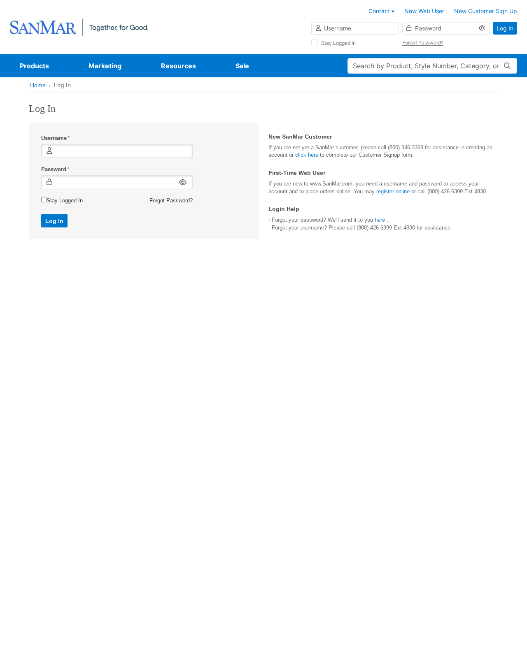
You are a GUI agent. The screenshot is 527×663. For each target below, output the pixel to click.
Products (34, 66)
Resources (178, 66)
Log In (505, 28)
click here (306, 155)
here (380, 220)
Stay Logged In (338, 43)
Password (53, 169)
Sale (242, 66)
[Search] (507, 66)
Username (54, 138)
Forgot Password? (422, 42)
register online (393, 191)
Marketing (105, 66)
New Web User (424, 10)
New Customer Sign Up (485, 10)
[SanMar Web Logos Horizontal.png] (79, 26)
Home (38, 85)
